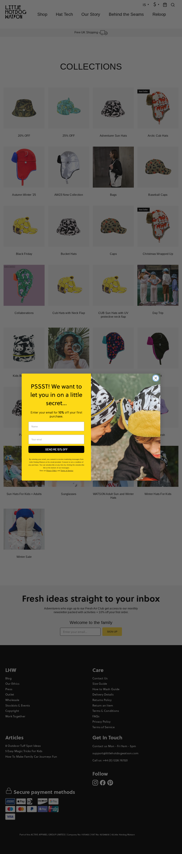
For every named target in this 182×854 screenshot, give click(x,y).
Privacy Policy (51, 471)
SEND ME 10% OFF (56, 449)
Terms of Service (67, 471)
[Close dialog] (156, 378)
